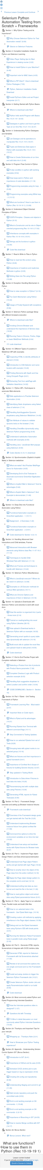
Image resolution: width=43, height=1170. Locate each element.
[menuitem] (1, 5)
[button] (1, 2)
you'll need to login (31, 1160)
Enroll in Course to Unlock (21, 1163)
